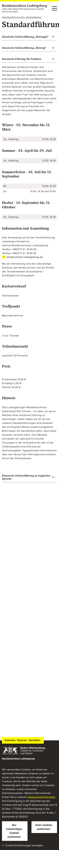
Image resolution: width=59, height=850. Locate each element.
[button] (29, 36)
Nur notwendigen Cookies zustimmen (14, 831)
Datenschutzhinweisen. (42, 797)
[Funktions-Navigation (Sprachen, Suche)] (54, 8)
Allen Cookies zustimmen (43, 827)
